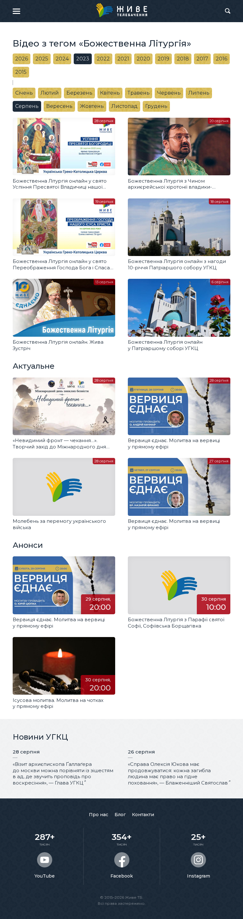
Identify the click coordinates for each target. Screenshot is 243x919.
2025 (41, 59)
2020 (143, 59)
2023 (82, 59)
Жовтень (92, 106)
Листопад (124, 106)
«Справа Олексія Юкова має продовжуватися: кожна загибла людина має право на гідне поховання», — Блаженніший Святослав (178, 773)
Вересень (59, 106)
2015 (21, 72)
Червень (169, 93)
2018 (183, 59)
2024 (62, 59)
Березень (79, 93)
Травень (139, 93)
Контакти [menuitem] (143, 814)
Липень (198, 93)
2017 (202, 59)
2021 (123, 59)
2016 (221, 59)
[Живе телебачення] (121, 10)
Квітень (110, 93)
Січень (24, 93)
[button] (16, 11)
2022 (103, 59)
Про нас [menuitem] (98, 814)
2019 (163, 59)
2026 (21, 59)
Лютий (49, 93)
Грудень (156, 106)
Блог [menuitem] (120, 814)
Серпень (27, 106)
